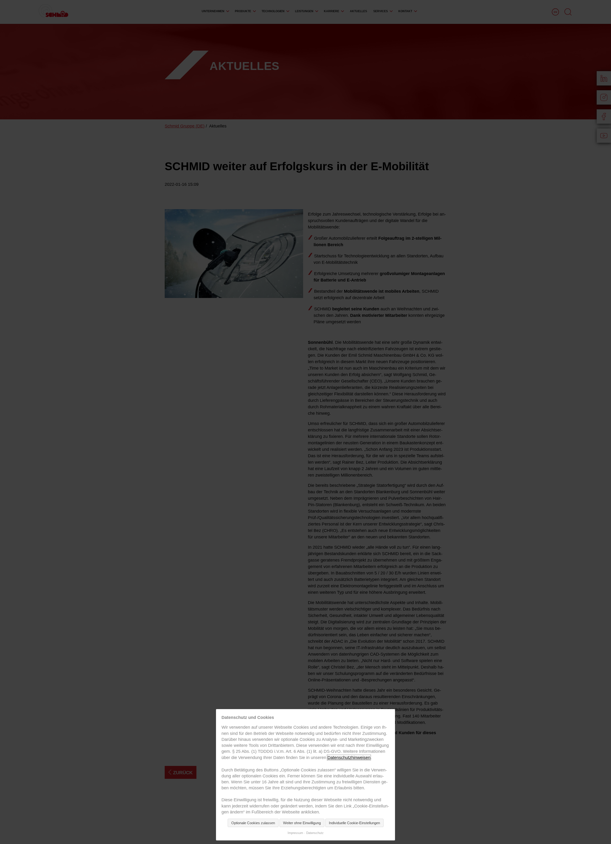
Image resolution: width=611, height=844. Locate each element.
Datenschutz (315, 833)
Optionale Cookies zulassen (253, 823)
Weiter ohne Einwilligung (302, 823)
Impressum (295, 833)
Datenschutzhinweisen (348, 757)
